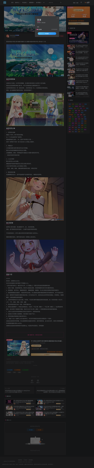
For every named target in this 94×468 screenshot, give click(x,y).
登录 (48, 33)
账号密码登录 (54, 29)
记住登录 (40, 29)
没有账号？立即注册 (41, 22)
